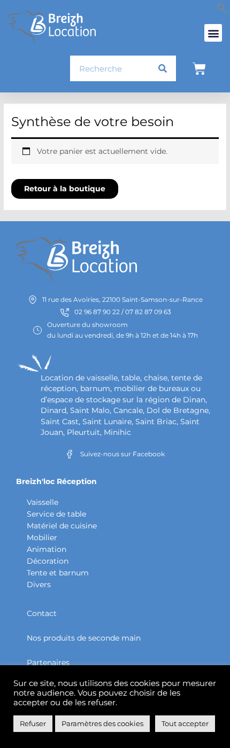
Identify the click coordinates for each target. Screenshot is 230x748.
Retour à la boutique (64, 188)
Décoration (47, 561)
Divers (39, 584)
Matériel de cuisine (62, 525)
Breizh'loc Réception (56, 481)
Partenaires (48, 662)
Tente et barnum (58, 572)
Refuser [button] (33, 723)
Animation (46, 549)
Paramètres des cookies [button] (102, 723)
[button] (222, 10)
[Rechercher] (162, 68)
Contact (42, 613)
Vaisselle (42, 502)
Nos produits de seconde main (84, 638)
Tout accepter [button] (185, 723)
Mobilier (42, 537)
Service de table (56, 514)
